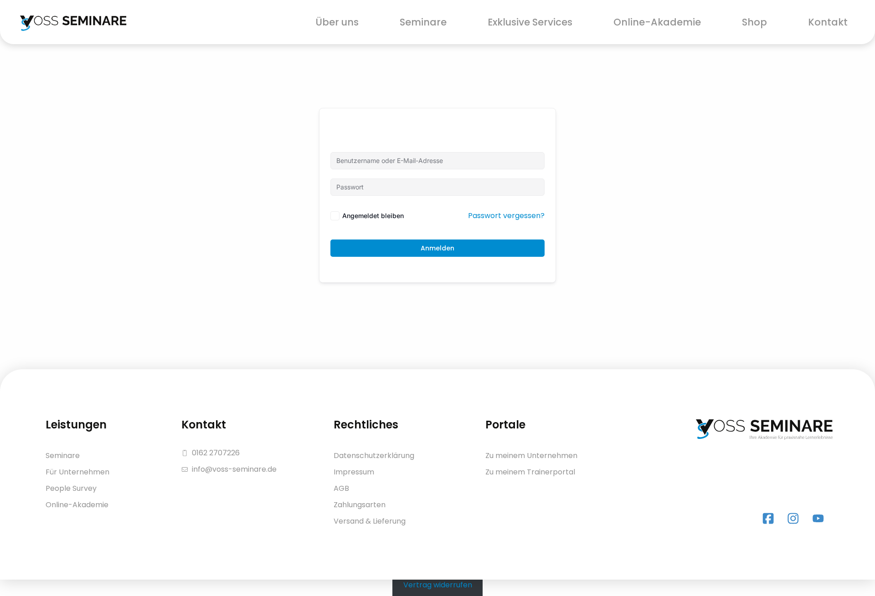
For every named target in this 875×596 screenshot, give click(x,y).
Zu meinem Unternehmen (531, 455)
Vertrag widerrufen (437, 585)
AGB (341, 488)
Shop (754, 22)
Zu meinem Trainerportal (530, 472)
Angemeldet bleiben (373, 215)
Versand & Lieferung (370, 521)
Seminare (423, 22)
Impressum (354, 472)
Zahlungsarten (360, 504)
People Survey (71, 488)
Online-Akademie (657, 22)
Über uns (337, 22)
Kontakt (828, 22)
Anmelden (437, 248)
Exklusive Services (530, 22)
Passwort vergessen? (506, 215)
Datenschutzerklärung (374, 455)
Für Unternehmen (77, 472)
